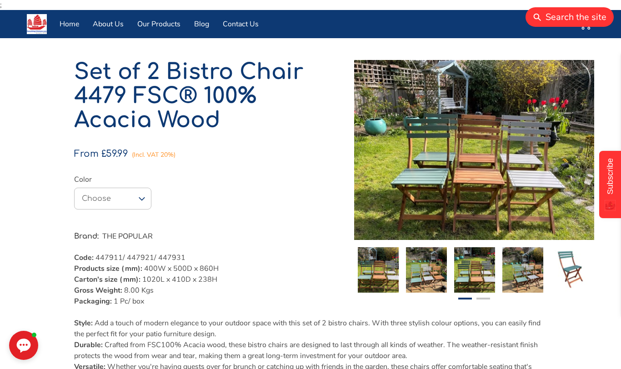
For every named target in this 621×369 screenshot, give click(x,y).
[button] (113, 198)
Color (83, 179)
